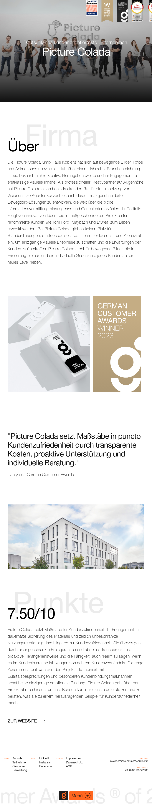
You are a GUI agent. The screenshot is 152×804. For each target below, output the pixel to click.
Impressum (73, 758)
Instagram (45, 762)
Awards (17, 758)
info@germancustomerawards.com (129, 761)
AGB (69, 766)
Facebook (45, 766)
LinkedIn (44, 758)
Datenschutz (74, 762)
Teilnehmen (19, 762)
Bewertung (19, 770)
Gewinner (18, 766)
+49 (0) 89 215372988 (135, 770)
